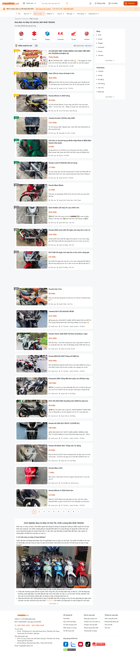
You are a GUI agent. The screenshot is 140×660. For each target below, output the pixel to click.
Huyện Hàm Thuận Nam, (66, 200)
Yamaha (100, 55)
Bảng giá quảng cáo (90, 618)
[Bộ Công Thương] (99, 646)
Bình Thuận (77, 200)
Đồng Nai (101, 92)
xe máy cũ (49, 600)
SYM (99, 35)
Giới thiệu (66, 618)
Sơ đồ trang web (68, 631)
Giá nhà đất (108, 624)
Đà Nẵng (72, 393)
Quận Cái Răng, (63, 245)
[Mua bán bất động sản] (10, 3)
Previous (14, 35)
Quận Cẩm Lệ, (65, 393)
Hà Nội (72, 66)
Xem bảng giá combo (43, 9)
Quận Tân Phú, (63, 178)
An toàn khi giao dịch (70, 624)
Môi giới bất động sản (112, 621)
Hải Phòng (101, 83)
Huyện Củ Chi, (63, 88)
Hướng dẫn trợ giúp (90, 631)
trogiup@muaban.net (26, 646)
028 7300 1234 (68, 9)
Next (93, 35)
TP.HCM (70, 88)
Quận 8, (61, 155)
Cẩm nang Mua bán (111, 618)
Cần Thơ (71, 222)
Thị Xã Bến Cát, (66, 483)
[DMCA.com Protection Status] (69, 650)
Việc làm (107, 628)
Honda (100, 51)
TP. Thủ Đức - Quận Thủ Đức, (70, 326)
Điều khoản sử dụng (69, 628)
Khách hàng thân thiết (91, 628)
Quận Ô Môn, (63, 304)
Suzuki (100, 39)
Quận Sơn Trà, (65, 460)
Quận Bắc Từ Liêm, (65, 133)
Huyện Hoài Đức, (64, 66)
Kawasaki (101, 47)
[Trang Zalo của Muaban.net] (73, 644)
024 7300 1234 (38, 625)
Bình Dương (73, 111)
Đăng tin (131, 3)
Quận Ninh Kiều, (64, 222)
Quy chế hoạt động (69, 621)
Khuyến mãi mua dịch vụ (92, 621)
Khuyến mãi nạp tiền (90, 624)
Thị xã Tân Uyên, (64, 111)
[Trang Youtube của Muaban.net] (80, 644)
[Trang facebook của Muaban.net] (65, 644)
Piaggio (100, 43)
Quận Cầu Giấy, (65, 349)
